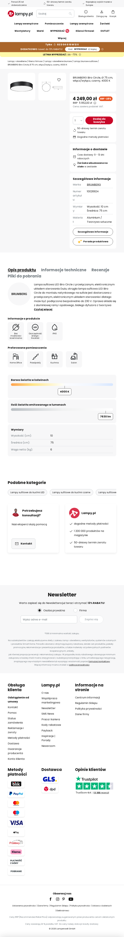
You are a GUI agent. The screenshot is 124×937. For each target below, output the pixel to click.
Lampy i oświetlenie (17, 61)
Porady (46, 740)
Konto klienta (16, 759)
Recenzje (100, 270)
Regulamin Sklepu (86, 703)
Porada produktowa (95, 241)
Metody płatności (19, 738)
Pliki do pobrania (24, 276)
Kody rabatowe (51, 725)
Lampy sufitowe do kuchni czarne (71, 492)
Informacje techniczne (63, 270)
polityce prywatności (79, 664)
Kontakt (13, 707)
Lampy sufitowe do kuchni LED (27, 492)
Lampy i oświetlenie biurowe (58, 61)
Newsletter (48, 708)
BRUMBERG (94, 184)
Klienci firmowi (36, 61)
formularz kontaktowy (99, 661)
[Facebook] (53, 899)
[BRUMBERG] (19, 293)
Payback (47, 730)
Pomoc (12, 713)
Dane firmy (82, 714)
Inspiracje (47, 736)
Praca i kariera (50, 719)
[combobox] (55, 13)
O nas (45, 693)
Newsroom (48, 746)
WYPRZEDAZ (82, 49)
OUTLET (105, 31)
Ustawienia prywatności (24, 905)
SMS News (47, 714)
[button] (59, 80)
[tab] (22, 270)
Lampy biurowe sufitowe (85, 61)
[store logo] (20, 13)
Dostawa (13, 743)
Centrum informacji (87, 697)
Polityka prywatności (88, 709)
